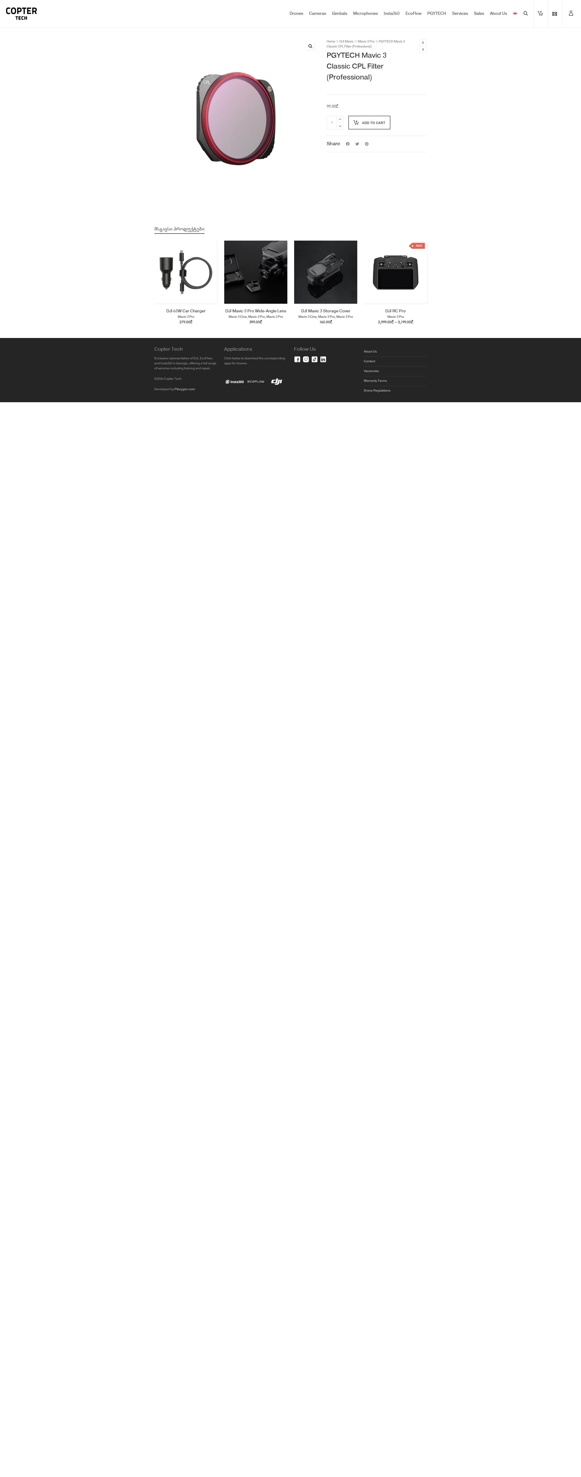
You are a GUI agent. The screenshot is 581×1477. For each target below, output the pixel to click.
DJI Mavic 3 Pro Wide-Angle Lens (255, 311)
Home (331, 41)
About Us (370, 352)
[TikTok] (314, 359)
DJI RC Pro (395, 311)
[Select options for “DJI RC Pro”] (374, 293)
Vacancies (371, 371)
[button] (310, 46)
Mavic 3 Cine (238, 317)
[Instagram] (306, 359)
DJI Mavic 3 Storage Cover (325, 311)
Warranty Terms (375, 381)
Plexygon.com (185, 389)
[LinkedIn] (323, 359)
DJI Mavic (347, 41)
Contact (369, 361)
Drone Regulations (377, 391)
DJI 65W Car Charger (186, 311)
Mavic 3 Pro (366, 41)
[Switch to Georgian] (515, 13)
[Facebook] (297, 359)
